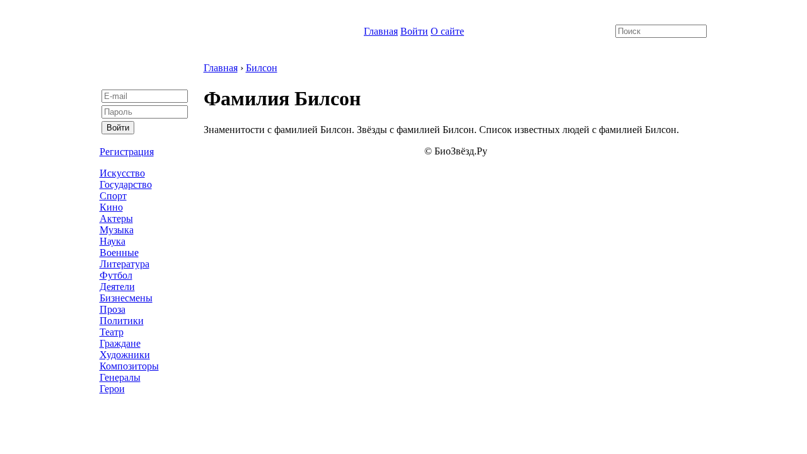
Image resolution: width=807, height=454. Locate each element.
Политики (122, 320)
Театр (112, 332)
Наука (112, 241)
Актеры (116, 218)
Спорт (113, 195)
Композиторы (129, 366)
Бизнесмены (126, 298)
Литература (124, 264)
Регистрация (127, 151)
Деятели (117, 286)
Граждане (120, 343)
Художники (125, 354)
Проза (112, 309)
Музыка (117, 229)
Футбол (116, 275)
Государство (126, 184)
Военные (119, 252)
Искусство (122, 173)
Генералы (120, 377)
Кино (111, 207)
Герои (112, 388)
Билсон (261, 67)
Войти (414, 31)
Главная (381, 31)
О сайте (447, 31)
